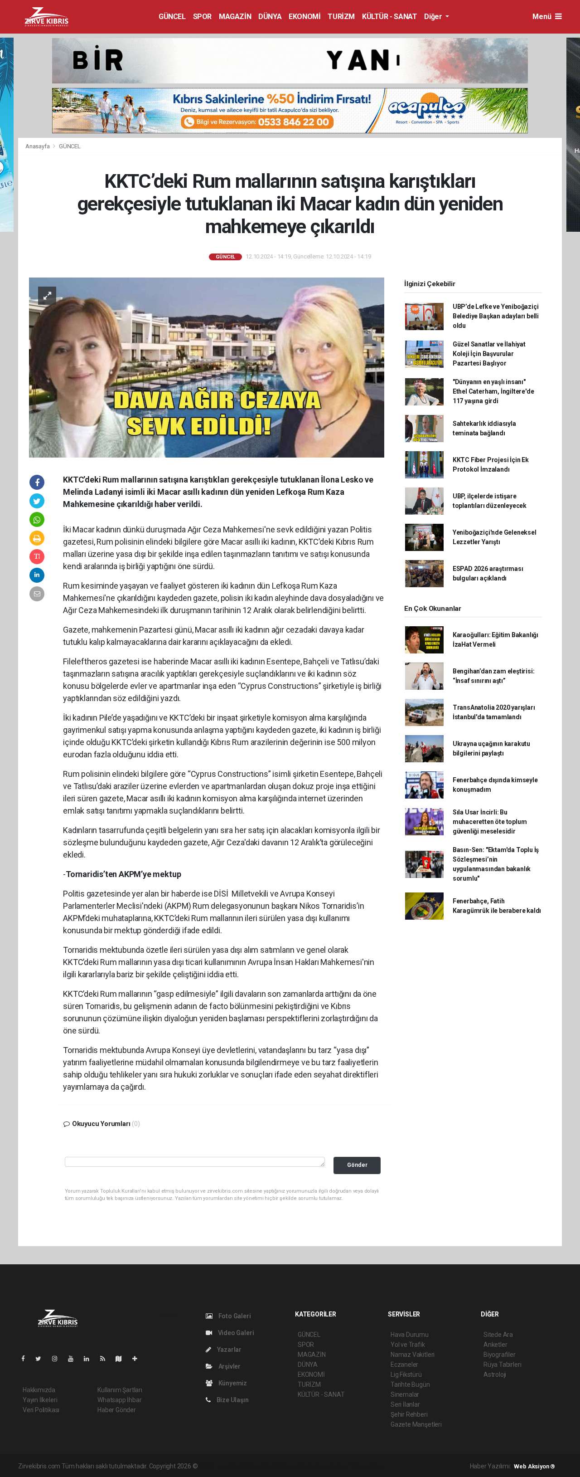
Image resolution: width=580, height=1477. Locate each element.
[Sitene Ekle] (138, 1358)
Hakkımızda (39, 1390)
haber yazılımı (218, 1466)
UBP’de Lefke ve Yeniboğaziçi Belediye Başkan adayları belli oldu (496, 316)
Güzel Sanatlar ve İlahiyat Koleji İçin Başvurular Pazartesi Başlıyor (489, 354)
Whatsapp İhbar (119, 1400)
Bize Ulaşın (232, 1400)
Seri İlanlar (405, 1404)
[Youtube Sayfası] (74, 1358)
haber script (365, 1466)
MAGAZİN (235, 16)
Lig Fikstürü (406, 1374)
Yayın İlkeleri (40, 1400)
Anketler (495, 1344)
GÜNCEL (172, 16)
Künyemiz (232, 1383)
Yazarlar (229, 1349)
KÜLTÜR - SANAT (389, 16)
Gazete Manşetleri (416, 1424)
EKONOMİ (304, 16)
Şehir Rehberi (409, 1414)
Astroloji (494, 1374)
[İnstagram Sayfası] (58, 1358)
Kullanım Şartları (119, 1390)
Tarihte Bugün (410, 1384)
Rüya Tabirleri (502, 1364)
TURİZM (341, 16)
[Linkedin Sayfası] (90, 1358)
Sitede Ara (498, 1334)
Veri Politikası (41, 1410)
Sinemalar (405, 1394)
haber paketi (256, 1466)
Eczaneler (404, 1364)
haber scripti (292, 1466)
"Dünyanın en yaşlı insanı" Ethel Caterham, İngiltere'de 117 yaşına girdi (493, 391)
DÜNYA (269, 16)
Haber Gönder (116, 1410)
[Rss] (106, 1358)
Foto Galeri (234, 1316)
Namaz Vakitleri (413, 1354)
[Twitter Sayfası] (41, 1358)
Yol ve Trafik (408, 1344)
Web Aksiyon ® (534, 1466)
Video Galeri (235, 1332)
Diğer (434, 16)
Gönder (357, 1164)
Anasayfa (38, 146)
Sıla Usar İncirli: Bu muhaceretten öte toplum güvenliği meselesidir (490, 822)
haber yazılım (329, 1466)
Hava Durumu (410, 1334)
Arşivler (229, 1366)
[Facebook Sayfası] (26, 1358)
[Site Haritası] (122, 1358)
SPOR (202, 16)
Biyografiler (499, 1354)
